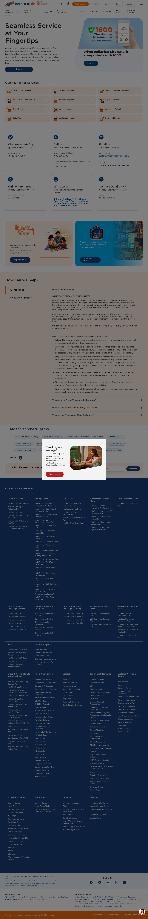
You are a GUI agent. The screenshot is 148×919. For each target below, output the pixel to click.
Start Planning (54, 474)
